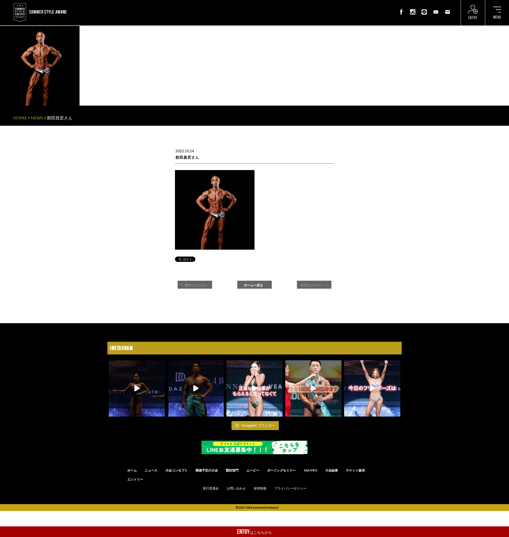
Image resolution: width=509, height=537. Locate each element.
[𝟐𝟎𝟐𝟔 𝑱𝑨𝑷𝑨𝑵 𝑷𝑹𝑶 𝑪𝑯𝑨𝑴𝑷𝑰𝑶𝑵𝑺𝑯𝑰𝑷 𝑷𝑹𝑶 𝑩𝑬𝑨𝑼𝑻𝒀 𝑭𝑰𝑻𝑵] (137, 388)
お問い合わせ (236, 488)
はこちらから (254, 531)
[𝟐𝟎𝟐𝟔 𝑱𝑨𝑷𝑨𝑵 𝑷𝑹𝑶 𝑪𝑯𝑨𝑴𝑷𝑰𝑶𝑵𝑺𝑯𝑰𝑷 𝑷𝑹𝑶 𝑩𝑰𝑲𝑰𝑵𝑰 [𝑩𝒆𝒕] (254, 388)
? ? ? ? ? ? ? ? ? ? (82, 4)
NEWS (37, 117)
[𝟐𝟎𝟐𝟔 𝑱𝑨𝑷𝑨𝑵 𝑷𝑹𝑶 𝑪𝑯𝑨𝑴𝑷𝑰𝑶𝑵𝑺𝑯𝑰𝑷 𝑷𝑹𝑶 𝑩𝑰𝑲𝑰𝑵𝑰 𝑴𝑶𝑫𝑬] (372, 388)
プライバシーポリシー (290, 488)
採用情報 (260, 488)
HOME (20, 117)
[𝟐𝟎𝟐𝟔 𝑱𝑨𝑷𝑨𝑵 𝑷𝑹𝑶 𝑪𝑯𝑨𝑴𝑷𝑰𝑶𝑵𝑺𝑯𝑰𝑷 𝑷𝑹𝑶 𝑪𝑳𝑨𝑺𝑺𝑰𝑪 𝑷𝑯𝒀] (313, 388)
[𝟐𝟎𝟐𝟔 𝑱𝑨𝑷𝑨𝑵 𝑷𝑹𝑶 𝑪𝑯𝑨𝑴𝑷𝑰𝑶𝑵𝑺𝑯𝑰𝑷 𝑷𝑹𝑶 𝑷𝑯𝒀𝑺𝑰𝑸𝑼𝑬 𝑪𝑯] (196, 388)
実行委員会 (211, 488)
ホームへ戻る (253, 285)
